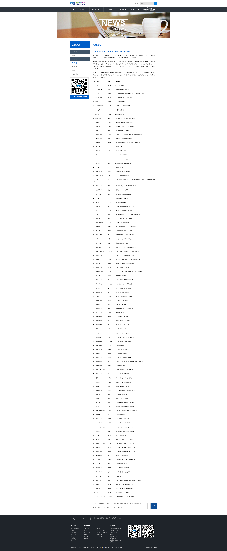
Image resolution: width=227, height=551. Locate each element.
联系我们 (73, 538)
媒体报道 (74, 66)
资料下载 (73, 540)
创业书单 (86, 536)
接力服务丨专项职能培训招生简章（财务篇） (108, 508)
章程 (72, 530)
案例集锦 (121, 9)
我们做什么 (95, 9)
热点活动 (74, 70)
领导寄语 (73, 534)
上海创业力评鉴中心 (102, 532)
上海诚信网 (113, 538)
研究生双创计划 (101, 530)
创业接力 (112, 542)
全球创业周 (100, 528)
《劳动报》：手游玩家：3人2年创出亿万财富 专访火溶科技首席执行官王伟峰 (117, 503)
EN (134, 3)
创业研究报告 (87, 532)
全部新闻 (74, 55)
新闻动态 (134, 9)
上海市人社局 (113, 532)
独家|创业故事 (76, 74)
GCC (85, 534)
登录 (138, 3)
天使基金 (86, 528)
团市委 (111, 534)
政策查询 (99, 534)
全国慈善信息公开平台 (115, 540)
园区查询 (99, 536)
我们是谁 (82, 9)
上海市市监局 (113, 536)
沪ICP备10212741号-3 (94, 547)
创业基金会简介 (75, 528)
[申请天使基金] (149, 9)
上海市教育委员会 (114, 530)
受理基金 (73, 532)
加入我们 (109, 9)
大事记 (73, 536)
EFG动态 (74, 63)
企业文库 (86, 538)
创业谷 (86, 530)
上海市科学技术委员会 (115, 528)
